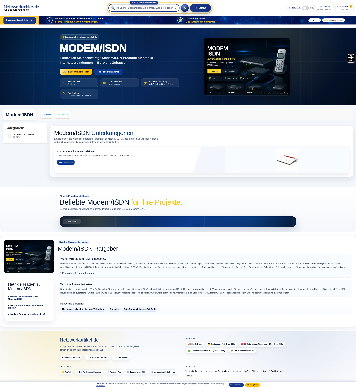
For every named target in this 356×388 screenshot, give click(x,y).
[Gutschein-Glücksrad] (180, 20)
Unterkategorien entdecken (76, 72)
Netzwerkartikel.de (21, 8)
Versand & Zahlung (194, 371)
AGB (246, 371)
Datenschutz (100, 386)
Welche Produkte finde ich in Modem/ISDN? (23, 297)
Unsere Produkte (19, 20)
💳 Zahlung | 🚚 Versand (333, 20)
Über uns (237, 371)
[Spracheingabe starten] (185, 8)
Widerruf (255, 371)
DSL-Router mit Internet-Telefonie (23, 135)
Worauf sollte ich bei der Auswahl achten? (25, 306)
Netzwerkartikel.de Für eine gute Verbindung (83, 309)
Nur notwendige (236, 385)
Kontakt (189, 376)
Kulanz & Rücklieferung (273, 371)
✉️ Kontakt (314, 20)
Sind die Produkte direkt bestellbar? (27, 314)
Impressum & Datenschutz (217, 371)
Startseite (114, 309)
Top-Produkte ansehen (108, 72)
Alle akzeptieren (252, 385)
